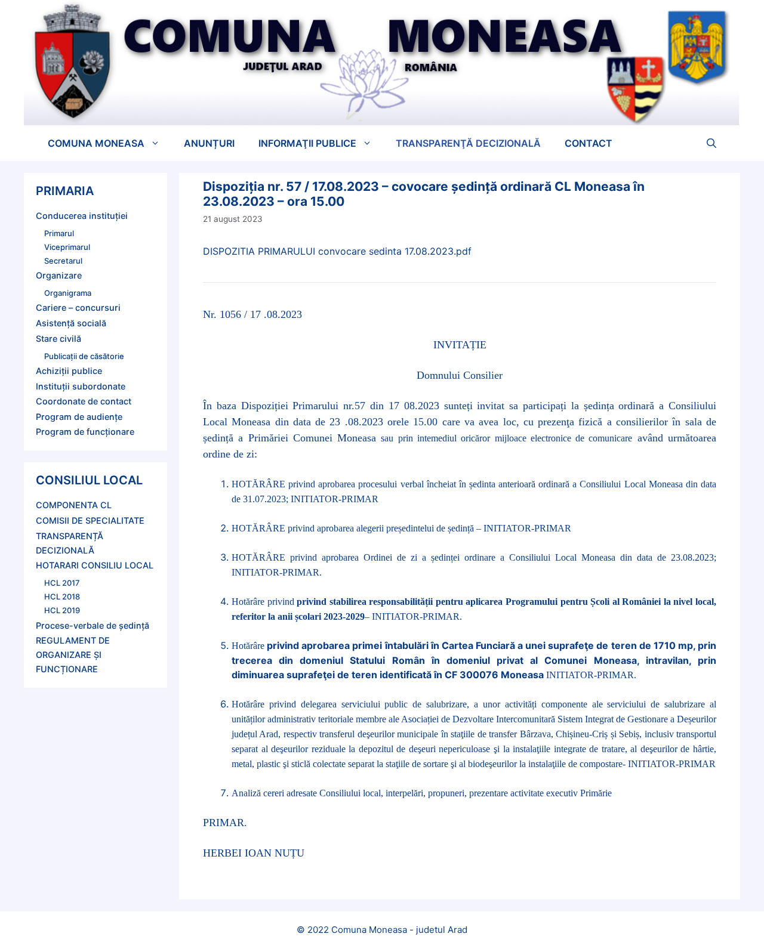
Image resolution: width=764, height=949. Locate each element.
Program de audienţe (79, 417)
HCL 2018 (62, 596)
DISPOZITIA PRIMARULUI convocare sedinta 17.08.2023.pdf (337, 251)
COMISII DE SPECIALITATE (90, 520)
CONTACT (588, 143)
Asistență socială (71, 323)
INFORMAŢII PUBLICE (307, 143)
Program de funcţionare (85, 431)
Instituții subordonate (80, 386)
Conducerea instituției (82, 216)
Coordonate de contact (83, 401)
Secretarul (63, 260)
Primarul (59, 233)
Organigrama (67, 293)
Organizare (59, 275)
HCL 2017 (62, 583)
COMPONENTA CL (74, 505)
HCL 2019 (62, 610)
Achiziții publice (69, 371)
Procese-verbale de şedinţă (92, 625)
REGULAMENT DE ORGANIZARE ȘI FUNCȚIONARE (73, 654)
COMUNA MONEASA (96, 143)
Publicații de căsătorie (84, 356)
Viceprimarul (67, 247)
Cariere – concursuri (78, 307)
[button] (711, 143)
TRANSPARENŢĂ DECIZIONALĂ (468, 143)
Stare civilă (58, 338)
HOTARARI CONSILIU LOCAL (94, 565)
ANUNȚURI (209, 143)
